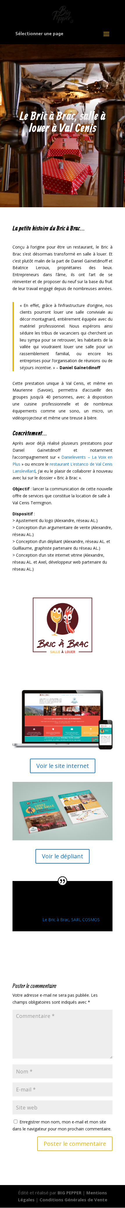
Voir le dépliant (62, 856)
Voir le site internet (62, 766)
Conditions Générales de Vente (73, 1199)
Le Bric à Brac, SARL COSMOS (71, 919)
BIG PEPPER (69, 1193)
